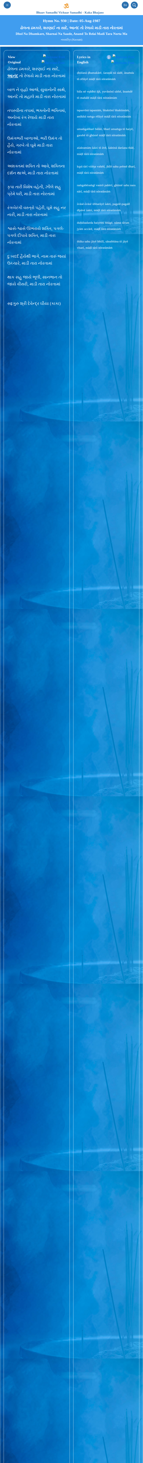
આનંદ (12, 76)
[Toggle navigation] (7, 5)
